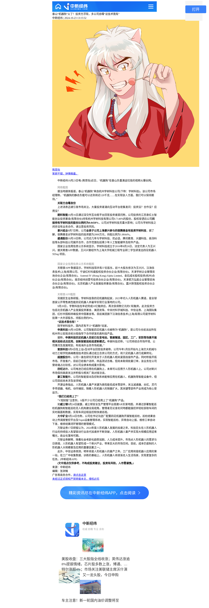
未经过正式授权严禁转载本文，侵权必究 (75, 478)
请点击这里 (79, 475)
